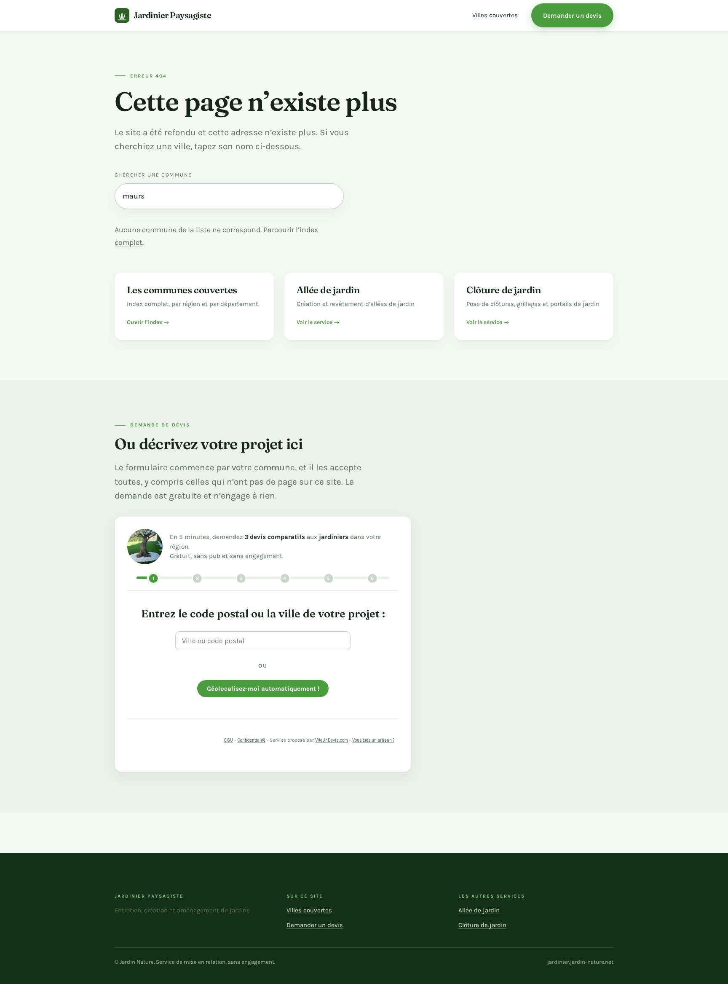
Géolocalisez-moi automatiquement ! (263, 688)
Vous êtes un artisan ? (373, 740)
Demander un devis (572, 15)
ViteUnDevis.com (331, 740)
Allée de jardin (479, 910)
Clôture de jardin (482, 925)
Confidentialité (251, 740)
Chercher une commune (153, 175)
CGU (228, 740)
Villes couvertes (495, 15)
